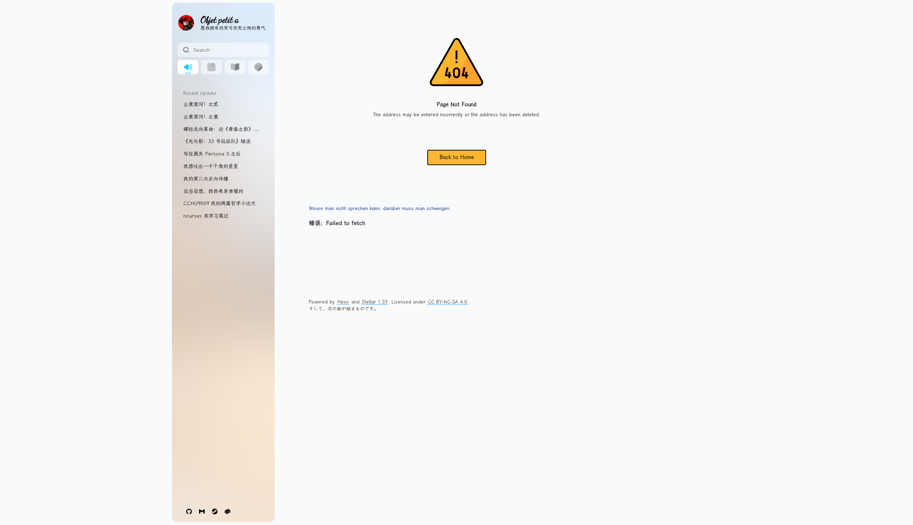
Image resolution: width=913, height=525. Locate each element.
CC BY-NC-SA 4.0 (447, 302)
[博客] (188, 67)
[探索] (258, 67)
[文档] (211, 67)
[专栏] (235, 67)
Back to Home (456, 157)
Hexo (343, 302)
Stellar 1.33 (375, 302)
